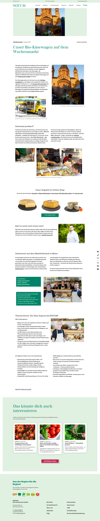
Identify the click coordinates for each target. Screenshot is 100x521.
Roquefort (35, 193)
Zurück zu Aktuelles (82, 42)
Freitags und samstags (23, 280)
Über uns (50, 508)
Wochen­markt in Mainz (24, 76)
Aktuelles (50, 510)
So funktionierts (52, 505)
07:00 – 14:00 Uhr (22, 282)
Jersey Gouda (54, 193)
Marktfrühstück (19, 268)
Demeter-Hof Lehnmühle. (40, 84)
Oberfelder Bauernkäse (65, 193)
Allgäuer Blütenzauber (44, 193)
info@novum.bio (20, 513)
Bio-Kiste (50, 502)
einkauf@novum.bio (47, 235)
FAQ (48, 513)
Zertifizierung (71, 510)
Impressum (70, 505)
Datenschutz (71, 502)
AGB (68, 508)
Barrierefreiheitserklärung (76, 513)
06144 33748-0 (19, 510)
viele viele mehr (78, 193)
